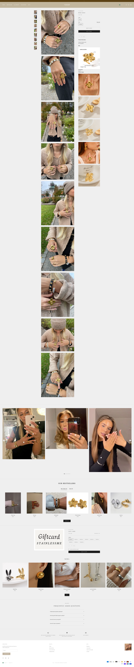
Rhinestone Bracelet (67, 589)
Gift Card (71, 531)
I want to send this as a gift (74, 549)
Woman (64, 489)
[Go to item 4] (35, 25)
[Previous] (4, 440)
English (10, 662)
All (67, 594)
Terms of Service (52, 649)
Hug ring (121, 515)
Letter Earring (99, 515)
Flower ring (13, 515)
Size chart (98, 22)
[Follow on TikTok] (8, 658)
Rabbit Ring (15, 589)
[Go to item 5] (35, 30)
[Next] (130, 440)
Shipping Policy (51, 651)
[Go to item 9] (35, 48)
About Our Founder (90, 649)
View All (67, 520)
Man (71, 489)
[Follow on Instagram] (5, 658)
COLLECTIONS (23, 4)
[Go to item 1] (35, 12)
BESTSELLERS (9, 4)
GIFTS (29, 4)
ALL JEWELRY (16, 4)
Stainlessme (70, 529)
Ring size (88, 646)
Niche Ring (119, 589)
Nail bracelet (56, 515)
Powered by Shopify (63, 662)
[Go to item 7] (35, 39)
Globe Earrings (41, 589)
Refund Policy (51, 648)
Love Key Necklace (93, 589)
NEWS (4, 4)
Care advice (88, 648)
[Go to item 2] (35, 17)
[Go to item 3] (35, 21)
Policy (50, 646)
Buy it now (89, 31)
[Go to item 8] (35, 43)
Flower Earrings (77, 515)
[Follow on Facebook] (3, 658)
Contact (88, 651)
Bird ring (34, 515)
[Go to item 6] (35, 35)
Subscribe (6, 653)
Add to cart (89, 28)
